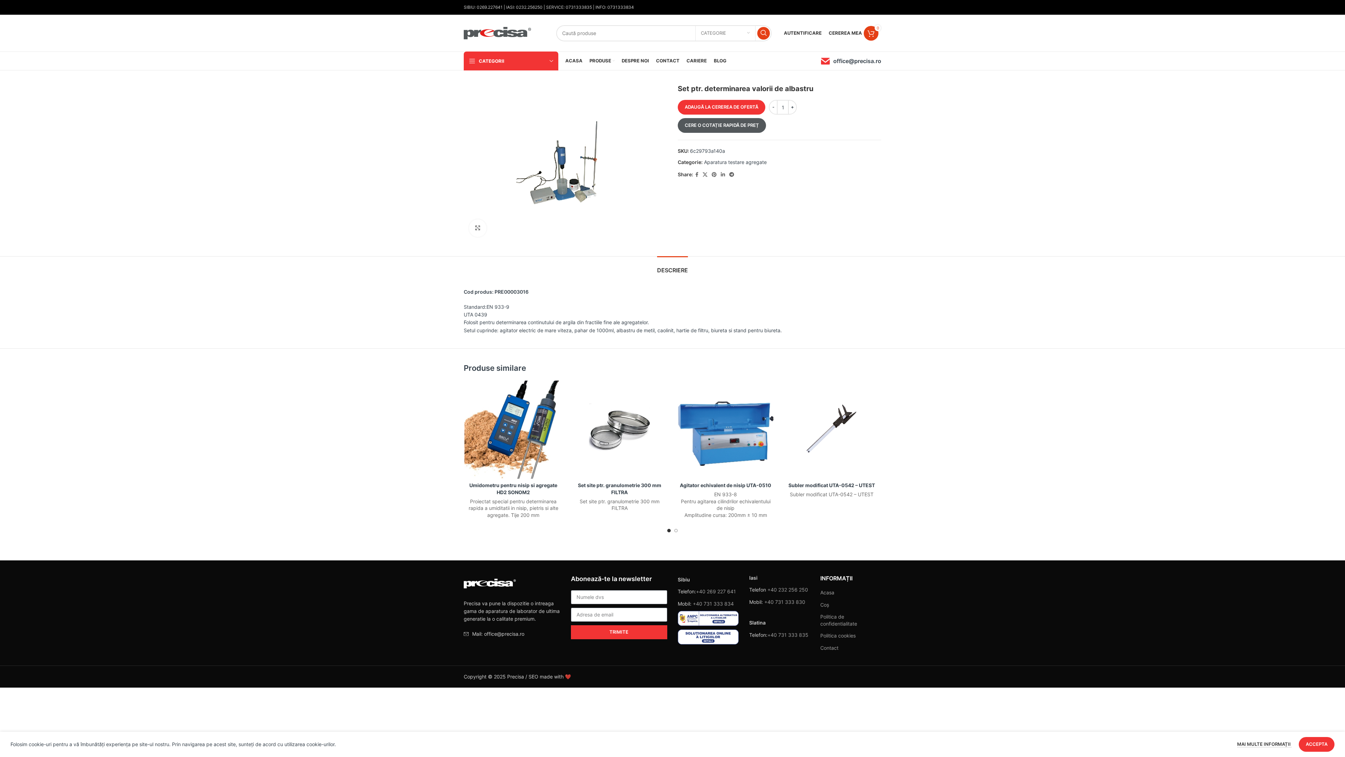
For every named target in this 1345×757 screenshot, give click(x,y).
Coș (824, 605)
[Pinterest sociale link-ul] (714, 174)
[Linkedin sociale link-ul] (723, 174)
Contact (829, 648)
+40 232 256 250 (787, 590)
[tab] (672, 267)
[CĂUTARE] (763, 33)
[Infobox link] (851, 61)
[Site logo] (498, 32)
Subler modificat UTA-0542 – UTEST (831, 485)
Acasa (827, 592)
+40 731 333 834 (713, 604)
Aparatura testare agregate (735, 162)
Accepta (1316, 744)
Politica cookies (838, 636)
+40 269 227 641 (716, 591)
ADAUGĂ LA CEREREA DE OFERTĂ (721, 107)
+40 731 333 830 (784, 602)
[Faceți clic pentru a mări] (478, 228)
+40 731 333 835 (787, 635)
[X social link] (705, 174)
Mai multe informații (1264, 744)
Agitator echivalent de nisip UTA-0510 (725, 485)
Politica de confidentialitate (838, 620)
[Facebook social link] (697, 174)
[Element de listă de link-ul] (512, 634)
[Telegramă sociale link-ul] (731, 174)
